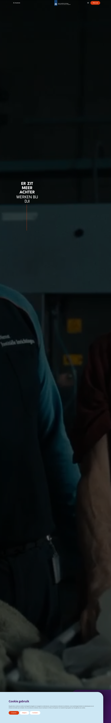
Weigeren (24, 712)
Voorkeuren (35, 712)
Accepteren (13, 712)
